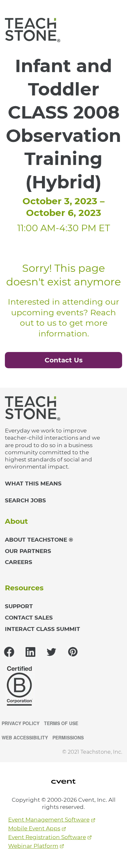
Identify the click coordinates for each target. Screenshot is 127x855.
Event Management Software (49, 819)
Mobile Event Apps (34, 828)
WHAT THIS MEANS (33, 483)
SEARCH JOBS (25, 500)
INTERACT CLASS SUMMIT (42, 629)
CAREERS (18, 562)
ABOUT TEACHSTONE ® (39, 539)
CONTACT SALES (29, 617)
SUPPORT (19, 606)
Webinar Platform (33, 846)
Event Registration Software (47, 837)
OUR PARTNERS (28, 551)
